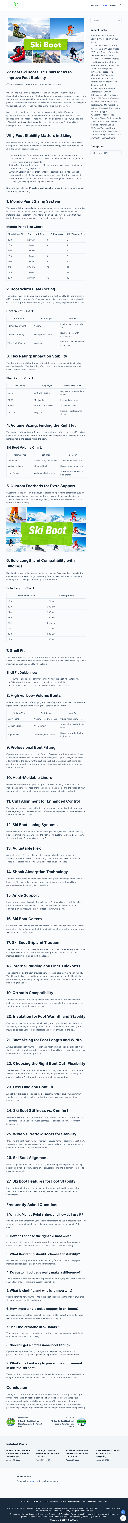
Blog (105, 5)
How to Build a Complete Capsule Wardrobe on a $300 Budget (104, 38)
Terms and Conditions (70, 1502)
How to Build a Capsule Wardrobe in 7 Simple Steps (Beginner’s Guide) (103, 81)
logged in (34, 1481)
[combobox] (104, 20)
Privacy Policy (51, 1502)
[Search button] (119, 20)
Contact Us (37, 1502)
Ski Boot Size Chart (53, 84)
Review (113, 5)
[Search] (121, 5)
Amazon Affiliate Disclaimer (95, 1502)
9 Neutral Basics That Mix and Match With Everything (108, 1453)
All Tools (95, 5)
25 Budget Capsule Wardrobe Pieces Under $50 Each (48, 1453)
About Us (25, 1502)
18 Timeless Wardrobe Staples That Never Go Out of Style (77, 1453)
